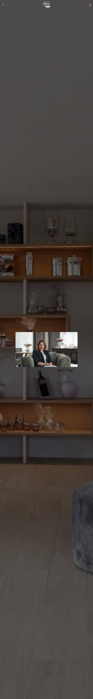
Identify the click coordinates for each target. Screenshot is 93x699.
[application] (47, 349)
